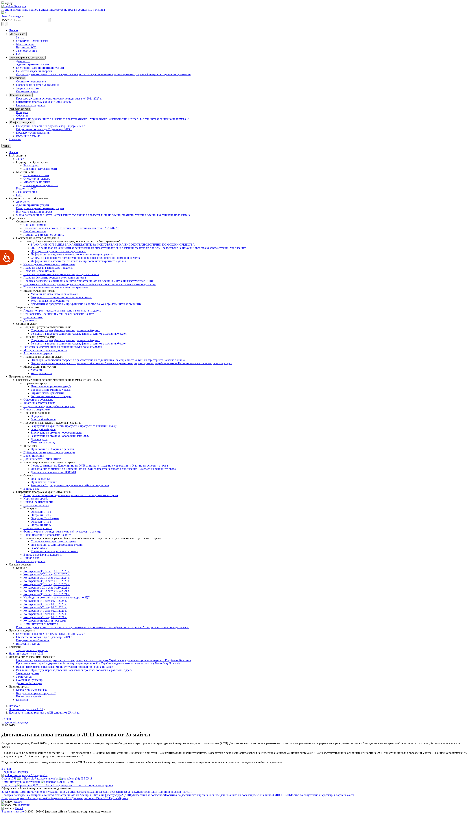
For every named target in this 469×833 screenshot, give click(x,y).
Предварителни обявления (32, 132)
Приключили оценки (44, 482)
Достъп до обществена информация (312, 795)
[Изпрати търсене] (49, 20)
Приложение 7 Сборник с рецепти (52, 449)
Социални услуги (27, 91)
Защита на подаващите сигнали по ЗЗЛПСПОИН (259, 795)
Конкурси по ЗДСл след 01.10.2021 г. (46, 587)
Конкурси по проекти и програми (44, 620)
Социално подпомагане (31, 81)
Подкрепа (37, 416)
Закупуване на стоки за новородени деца (56, 432)
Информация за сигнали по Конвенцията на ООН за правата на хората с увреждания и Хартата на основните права (103, 468)
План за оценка (40, 478)
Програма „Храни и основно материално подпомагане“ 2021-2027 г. (59, 98)
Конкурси (22, 112)
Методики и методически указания (45, 350)
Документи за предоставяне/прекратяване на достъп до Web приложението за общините (86, 303)
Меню (6, 145)
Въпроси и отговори (36, 505)
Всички (6, 718)
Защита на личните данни (212, 795)
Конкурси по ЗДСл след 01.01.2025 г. (46, 574)
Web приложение (41, 373)
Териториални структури (32, 650)
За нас (20, 37)
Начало (13, 30)
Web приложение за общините (50, 300)
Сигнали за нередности (30, 105)
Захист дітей (24, 676)
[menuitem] (242, 37)
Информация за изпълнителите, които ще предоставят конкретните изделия (78, 261)
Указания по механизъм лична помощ (54, 294)
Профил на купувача (21, 122)
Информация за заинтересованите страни (57, 544)
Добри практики (33, 455)
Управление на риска (36, 181)
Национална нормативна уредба (51, 386)
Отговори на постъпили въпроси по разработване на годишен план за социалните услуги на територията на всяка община (108, 360)
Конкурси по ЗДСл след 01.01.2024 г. (46, 577)
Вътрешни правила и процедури (51, 396)
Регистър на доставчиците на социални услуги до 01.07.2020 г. (62, 346)
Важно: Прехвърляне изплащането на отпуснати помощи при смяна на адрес (64, 666)
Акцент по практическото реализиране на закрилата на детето (62, 310)
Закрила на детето (27, 88)
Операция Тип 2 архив (45, 518)
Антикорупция (36, 798)
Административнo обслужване (27, 57)
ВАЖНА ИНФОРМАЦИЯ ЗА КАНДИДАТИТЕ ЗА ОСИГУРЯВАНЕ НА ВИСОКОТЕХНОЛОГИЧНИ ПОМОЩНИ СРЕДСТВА (113, 244)
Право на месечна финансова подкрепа (48, 267)
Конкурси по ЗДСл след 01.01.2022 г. (46, 584)
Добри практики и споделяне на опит (47, 534)
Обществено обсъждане (38, 399)
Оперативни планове (36, 178)
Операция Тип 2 (41, 515)
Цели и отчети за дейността (40, 185)
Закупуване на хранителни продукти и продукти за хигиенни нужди (74, 425)
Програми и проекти (14, 798)
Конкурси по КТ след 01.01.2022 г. (45, 613)
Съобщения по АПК (59, 798)
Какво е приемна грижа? (31, 689)
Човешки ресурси (20, 108)
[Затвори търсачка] (6, 24)
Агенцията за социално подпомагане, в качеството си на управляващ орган (70, 495)
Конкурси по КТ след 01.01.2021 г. (45, 617)
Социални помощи (35, 224)
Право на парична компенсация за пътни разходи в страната (61, 274)
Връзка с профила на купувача (42, 554)
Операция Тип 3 (41, 521)
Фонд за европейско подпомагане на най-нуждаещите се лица (62, 531)
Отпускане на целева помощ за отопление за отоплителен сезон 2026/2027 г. (71, 228)
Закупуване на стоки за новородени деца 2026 (60, 435)
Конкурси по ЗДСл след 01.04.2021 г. (46, 590)
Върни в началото (12, 811)
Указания (36, 369)
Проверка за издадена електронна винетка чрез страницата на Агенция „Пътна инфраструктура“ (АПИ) (88, 280)
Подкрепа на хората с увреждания (37, 84)
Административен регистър (40, 623)
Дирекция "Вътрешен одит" (40, 168)
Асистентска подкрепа (37, 353)
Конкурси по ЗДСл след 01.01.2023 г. (46, 581)
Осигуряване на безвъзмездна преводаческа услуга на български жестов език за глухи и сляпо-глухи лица (89, 284)
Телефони (23, 804)
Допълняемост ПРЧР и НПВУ (42, 458)
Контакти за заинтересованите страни (54, 551)
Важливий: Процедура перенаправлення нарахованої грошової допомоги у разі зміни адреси (74, 670)
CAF (19, 54)
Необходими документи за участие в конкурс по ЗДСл (57, 597)
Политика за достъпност (180, 795)
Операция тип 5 (41, 524)
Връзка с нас (31, 488)
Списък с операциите (36, 409)
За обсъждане (39, 548)
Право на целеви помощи (39, 270)
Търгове (114, 798)
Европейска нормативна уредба (51, 389)
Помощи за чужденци (29, 679)
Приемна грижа (33, 317)
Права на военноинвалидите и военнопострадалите (55, 287)
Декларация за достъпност (148, 795)
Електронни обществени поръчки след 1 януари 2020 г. (50, 126)
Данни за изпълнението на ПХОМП (53, 472)
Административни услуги (32, 64)
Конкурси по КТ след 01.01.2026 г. (45, 600)
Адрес (18, 801)
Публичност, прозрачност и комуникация (49, 452)
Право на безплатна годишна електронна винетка (54, 277)
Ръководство (31, 165)
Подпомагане (17, 78)
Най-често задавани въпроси (34, 71)
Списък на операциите (37, 528)
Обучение (22, 115)
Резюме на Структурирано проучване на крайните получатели (70, 485)
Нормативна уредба (35, 498)
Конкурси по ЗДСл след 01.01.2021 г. (46, 594)
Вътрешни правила (28, 135)
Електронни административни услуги (40, 67)
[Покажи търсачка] (2, 24)
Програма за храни (20, 95)
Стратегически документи (47, 393)
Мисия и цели (25, 44)
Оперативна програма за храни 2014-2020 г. (43, 101)
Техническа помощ (43, 442)
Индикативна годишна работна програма (49, 406)
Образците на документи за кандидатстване (58, 251)
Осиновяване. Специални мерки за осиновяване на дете (58, 313)
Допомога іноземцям (29, 683)
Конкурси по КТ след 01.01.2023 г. (45, 610)
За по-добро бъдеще (43, 419)
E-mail (19, 808)
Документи (23, 61)
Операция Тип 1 (41, 511)
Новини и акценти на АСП (26, 653)
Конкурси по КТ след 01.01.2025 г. (45, 604)
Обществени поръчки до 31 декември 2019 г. (44, 129)
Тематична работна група (39, 402)
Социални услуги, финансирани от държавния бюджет (65, 330)
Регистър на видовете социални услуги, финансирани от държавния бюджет (79, 333)
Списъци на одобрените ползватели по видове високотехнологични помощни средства (86, 257)
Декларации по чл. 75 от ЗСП (90, 798)
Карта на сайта (344, 795)
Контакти (15, 139)
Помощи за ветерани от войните (43, 234)
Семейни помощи (34, 231)
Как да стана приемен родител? (36, 693)
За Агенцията (17, 34)
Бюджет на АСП (26, 47)
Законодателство (26, 50)
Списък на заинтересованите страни (53, 541)
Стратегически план (36, 175)
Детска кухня (39, 439)
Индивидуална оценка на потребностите (49, 264)
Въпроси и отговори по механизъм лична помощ (61, 297)
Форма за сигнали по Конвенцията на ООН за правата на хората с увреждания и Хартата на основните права (99, 465)
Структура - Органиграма (32, 40)
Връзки (123, 798)
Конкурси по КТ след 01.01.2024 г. (45, 607)
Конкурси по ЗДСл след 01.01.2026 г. (46, 571)
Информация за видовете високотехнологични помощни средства (72, 254)
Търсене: (6, 19)
